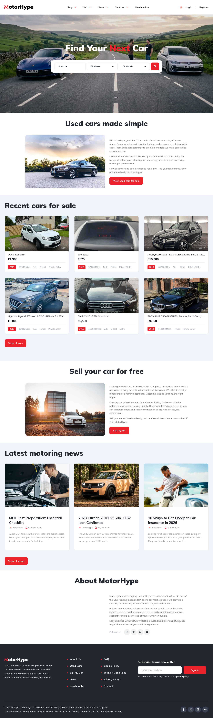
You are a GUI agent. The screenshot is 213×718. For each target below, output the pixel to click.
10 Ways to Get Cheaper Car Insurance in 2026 (171, 520)
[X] (134, 632)
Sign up (195, 670)
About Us (75, 659)
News (101, 7)
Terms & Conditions (115, 672)
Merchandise (142, 7)
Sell (85, 7)
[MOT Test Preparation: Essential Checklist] (37, 485)
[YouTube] (147, 632)
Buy (70, 7)
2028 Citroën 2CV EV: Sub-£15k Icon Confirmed (105, 520)
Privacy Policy (112, 679)
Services (119, 7)
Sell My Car (76, 672)
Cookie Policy (111, 665)
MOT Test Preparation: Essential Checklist (35, 520)
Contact (108, 686)
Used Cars (76, 665)
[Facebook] (127, 632)
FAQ (106, 659)
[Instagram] (140, 632)
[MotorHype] (18, 7)
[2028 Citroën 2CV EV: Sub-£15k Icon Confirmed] (106, 485)
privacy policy (182, 676)
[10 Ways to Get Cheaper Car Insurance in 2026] (176, 485)
